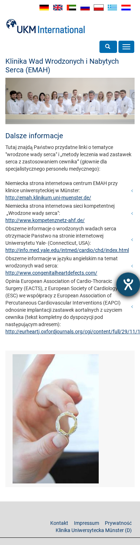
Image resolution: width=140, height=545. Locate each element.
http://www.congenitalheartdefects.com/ (51, 273)
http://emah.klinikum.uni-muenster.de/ (48, 198)
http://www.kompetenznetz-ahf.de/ (45, 220)
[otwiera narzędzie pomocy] (128, 284)
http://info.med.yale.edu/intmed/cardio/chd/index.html (67, 250)
